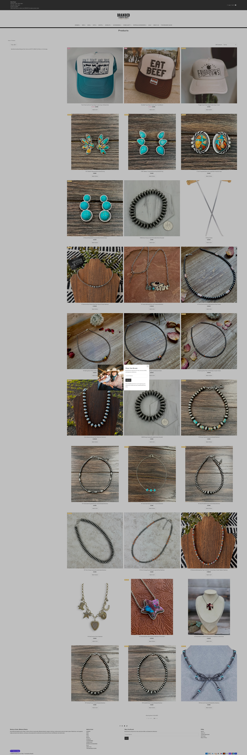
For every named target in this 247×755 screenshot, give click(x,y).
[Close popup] (148, 366)
